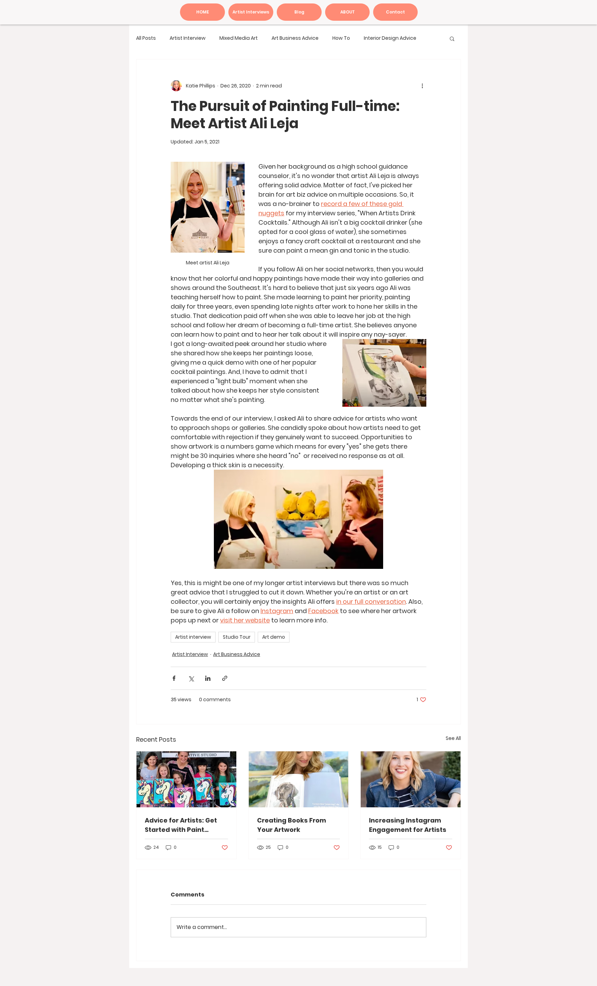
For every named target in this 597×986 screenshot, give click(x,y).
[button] (452, 38)
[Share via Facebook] (174, 678)
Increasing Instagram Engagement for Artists (407, 825)
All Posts (146, 38)
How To (341, 38)
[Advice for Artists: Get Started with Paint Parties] (186, 779)
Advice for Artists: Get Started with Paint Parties (181, 825)
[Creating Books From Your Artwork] (299, 779)
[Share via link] (224, 678)
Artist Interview (188, 38)
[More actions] (422, 86)
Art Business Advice (295, 38)
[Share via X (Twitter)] (191, 678)
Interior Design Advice (390, 38)
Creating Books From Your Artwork (291, 825)
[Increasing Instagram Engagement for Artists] (411, 779)
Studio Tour (236, 636)
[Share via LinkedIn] (208, 678)
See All (453, 738)
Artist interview (193, 636)
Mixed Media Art (238, 38)
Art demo (273, 636)
